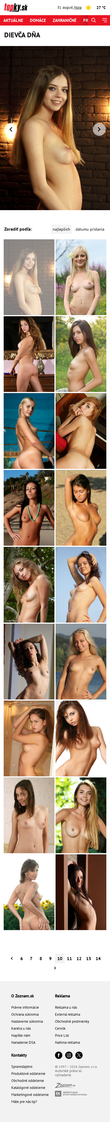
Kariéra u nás (21, 1028)
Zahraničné (64, 20)
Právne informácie (25, 1007)
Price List (62, 1035)
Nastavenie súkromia (27, 1021)
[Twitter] (79, 1055)
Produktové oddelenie (28, 1073)
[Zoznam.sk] (65, 1086)
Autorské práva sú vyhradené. (68, 1072)
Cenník (60, 1028)
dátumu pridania (90, 229)
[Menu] (104, 20)
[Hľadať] (93, 20)
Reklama (62, 996)
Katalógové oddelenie (28, 1087)
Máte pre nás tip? (24, 1101)
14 (98, 958)
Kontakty (19, 1055)
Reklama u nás (66, 1007)
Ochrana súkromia (25, 1014)
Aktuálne (13, 20)
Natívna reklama (67, 1042)
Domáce (38, 20)
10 (59, 958)
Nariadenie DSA (23, 1042)
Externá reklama (67, 1014)
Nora (78, 7)
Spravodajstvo (21, 1066)
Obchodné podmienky (72, 1021)
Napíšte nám (20, 1035)
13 (88, 958)
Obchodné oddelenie (27, 1080)
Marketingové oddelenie (30, 1094)
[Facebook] (58, 1055)
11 (69, 958)
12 (79, 958)
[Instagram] (68, 1055)
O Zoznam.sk (22, 996)
